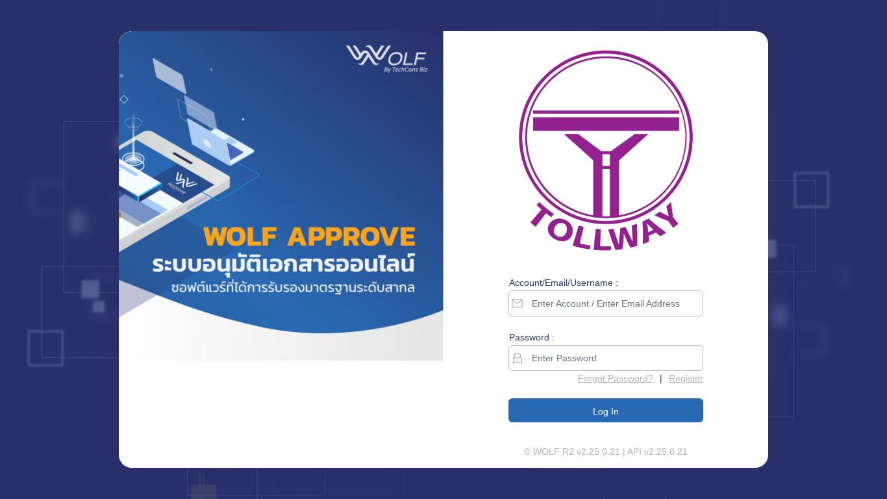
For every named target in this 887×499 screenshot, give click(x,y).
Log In (606, 411)
